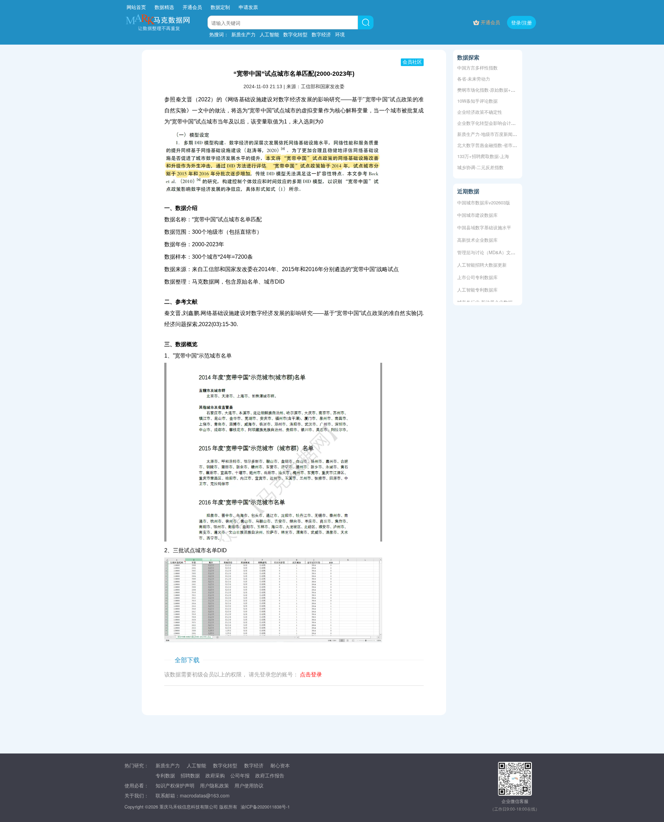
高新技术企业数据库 (477, 236)
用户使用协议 (249, 785)
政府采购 (215, 775)
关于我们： (136, 795)
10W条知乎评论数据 (477, 101)
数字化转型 (295, 34)
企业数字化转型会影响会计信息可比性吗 (497, 123)
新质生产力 (243, 34)
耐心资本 (280, 765)
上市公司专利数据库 (477, 273)
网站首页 (136, 6)
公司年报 (240, 775)
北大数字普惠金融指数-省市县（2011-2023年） (504, 145)
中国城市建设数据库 (477, 211)
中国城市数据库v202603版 (483, 199)
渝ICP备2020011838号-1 (265, 806)
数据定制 (220, 6)
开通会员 (193, 6)
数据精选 (164, 6)
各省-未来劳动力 (473, 78)
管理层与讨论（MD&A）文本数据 (490, 249)
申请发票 (248, 6)
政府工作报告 (269, 775)
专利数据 (165, 775)
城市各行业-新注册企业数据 (485, 298)
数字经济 (321, 34)
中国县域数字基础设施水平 (484, 224)
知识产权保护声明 (175, 785)
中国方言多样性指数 (477, 67)
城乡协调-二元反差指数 (480, 167)
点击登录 (311, 674)
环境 (340, 34)
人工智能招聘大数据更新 (482, 261)
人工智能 (269, 34)
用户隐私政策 (214, 785)
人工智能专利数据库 (477, 286)
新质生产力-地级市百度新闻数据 (489, 134)
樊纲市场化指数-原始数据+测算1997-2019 (499, 89)
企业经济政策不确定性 (479, 112)
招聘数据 (190, 775)
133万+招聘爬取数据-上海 (483, 156)
